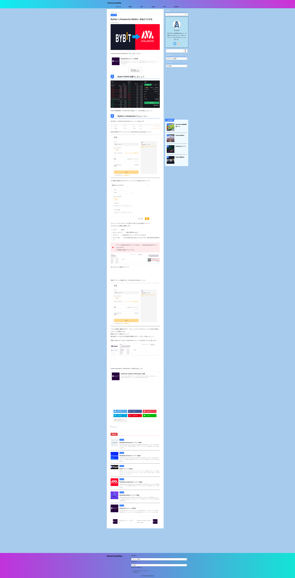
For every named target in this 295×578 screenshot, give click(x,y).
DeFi (142, 6)
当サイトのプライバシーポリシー (141, 570)
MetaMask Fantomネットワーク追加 (129, 455)
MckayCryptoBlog (114, 3)
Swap (153, 6)
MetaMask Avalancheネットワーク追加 (130, 482)
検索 (185, 50)
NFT (165, 6)
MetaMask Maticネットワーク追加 (129, 495)
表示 (138, 70)
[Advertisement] (135, 395)
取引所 (130, 6)
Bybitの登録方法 (180, 157)
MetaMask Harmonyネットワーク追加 (130, 442)
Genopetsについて (181, 146)
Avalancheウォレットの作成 (127, 508)
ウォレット (118, 6)
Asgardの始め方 (180, 135)
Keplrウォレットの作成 (125, 469)
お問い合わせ (137, 572)
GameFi (176, 6)
